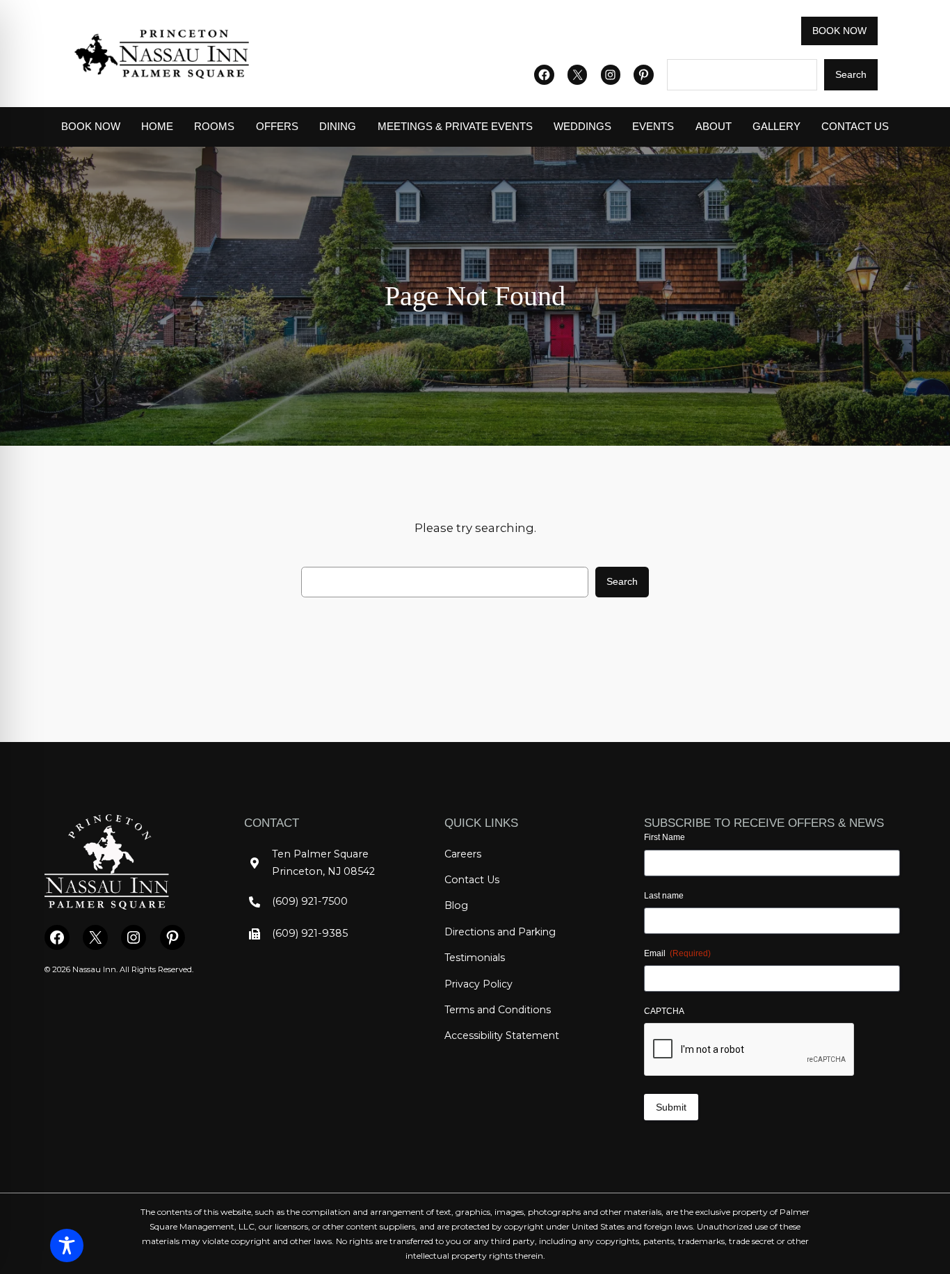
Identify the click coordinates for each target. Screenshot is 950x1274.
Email (677, 953)
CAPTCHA (664, 1011)
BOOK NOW (839, 30)
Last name (664, 896)
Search (851, 74)
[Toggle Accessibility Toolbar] (67, 1245)
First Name (664, 837)
